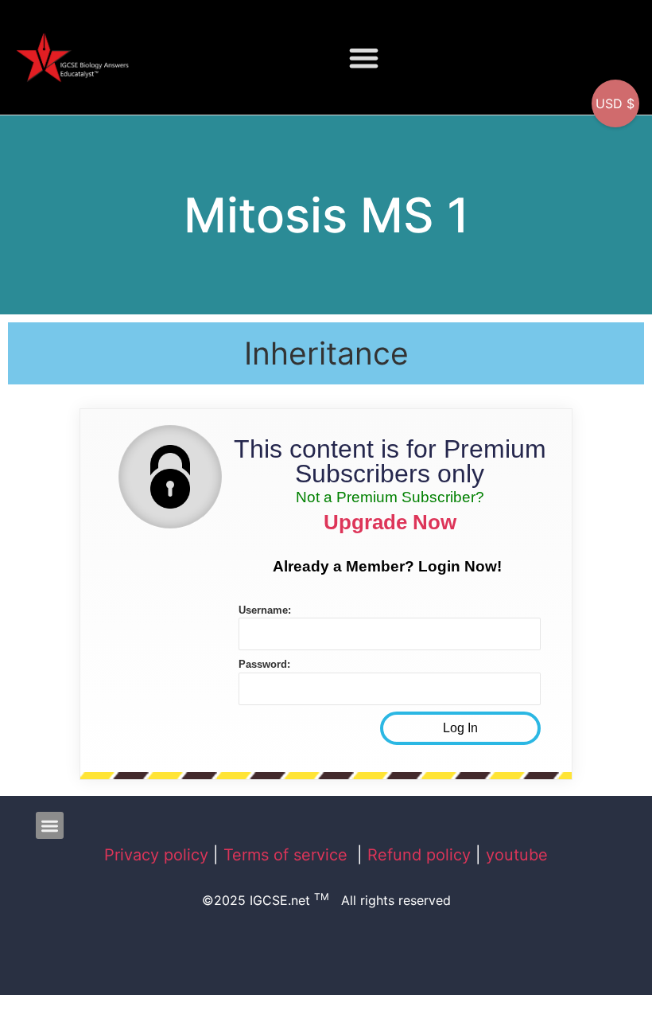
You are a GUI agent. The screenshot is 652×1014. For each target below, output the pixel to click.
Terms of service (287, 854)
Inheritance (326, 353)
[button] (364, 57)
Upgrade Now (390, 522)
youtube (517, 854)
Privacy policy (156, 854)
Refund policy (419, 854)
